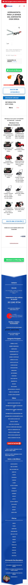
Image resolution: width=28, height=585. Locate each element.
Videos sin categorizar (14, 424)
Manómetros (14, 381)
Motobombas (14, 373)
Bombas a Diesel (14, 343)
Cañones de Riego (14, 359)
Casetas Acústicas (14, 362)
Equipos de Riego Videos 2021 (14, 403)
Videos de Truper (14, 421)
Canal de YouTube (13, 443)
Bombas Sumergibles (14, 346)
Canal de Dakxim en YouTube (14, 437)
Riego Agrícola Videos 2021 (14, 419)
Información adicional (11, 98)
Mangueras (14, 370)
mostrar (14, 61)
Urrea (15, 55)
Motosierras (14, 386)
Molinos (14, 384)
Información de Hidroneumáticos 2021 (14, 416)
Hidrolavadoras (14, 367)
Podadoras (14, 376)
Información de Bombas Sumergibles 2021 (14, 410)
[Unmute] (11, 84)
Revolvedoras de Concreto (14, 389)
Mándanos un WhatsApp (14, 260)
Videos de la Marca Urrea (14, 432)
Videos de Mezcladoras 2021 (14, 435)
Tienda (10, 49)
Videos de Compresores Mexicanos (14, 427)
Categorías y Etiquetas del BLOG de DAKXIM (14, 566)
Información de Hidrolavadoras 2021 (14, 413)
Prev (4, 236)
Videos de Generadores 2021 (14, 429)
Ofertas (14, 518)
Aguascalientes (14, 464)
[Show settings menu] (14, 84)
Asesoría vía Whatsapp (15, 70)
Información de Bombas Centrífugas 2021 (14, 406)
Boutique (12, 334)
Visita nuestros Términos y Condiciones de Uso (14, 309)
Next (24, 236)
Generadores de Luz (14, 351)
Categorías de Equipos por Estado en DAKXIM (14, 573)
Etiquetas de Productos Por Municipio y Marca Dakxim (14, 569)
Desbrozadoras (14, 365)
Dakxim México (14, 577)
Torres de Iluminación (14, 392)
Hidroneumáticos (14, 354)
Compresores (14, 349)
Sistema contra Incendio (14, 394)
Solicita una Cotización (14, 91)
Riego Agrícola (14, 378)
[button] (19, 27)
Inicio (7, 49)
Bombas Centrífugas (14, 357)
